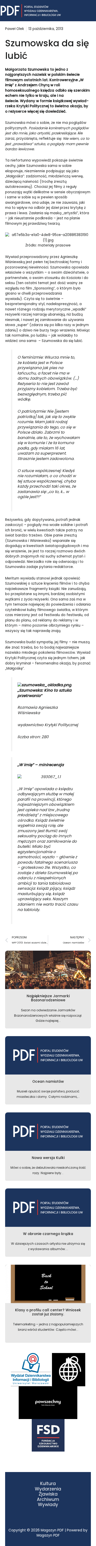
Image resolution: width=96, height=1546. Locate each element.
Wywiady (48, 1504)
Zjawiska (48, 1494)
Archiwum (48, 1499)
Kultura (48, 1483)
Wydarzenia (48, 1489)
